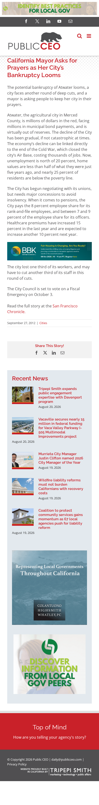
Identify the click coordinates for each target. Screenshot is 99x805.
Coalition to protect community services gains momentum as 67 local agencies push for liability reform (60, 519)
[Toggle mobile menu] (89, 35)
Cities (43, 323)
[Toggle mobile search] (79, 35)
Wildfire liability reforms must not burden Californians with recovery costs (60, 486)
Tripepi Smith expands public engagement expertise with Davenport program (60, 395)
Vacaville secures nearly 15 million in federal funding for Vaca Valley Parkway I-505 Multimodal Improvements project (61, 428)
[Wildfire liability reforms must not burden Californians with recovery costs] (23, 486)
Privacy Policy (17, 764)
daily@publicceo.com (66, 759)
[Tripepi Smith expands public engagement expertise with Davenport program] (23, 395)
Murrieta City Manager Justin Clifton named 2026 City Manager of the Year (60, 458)
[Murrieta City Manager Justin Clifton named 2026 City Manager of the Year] (23, 460)
